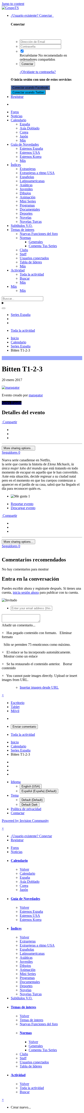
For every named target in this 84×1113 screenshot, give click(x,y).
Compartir (9, 422)
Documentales (30, 209)
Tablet (15, 707)
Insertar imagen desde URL (39, 687)
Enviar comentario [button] (24, 726)
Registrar (17, 97)
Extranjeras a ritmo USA (37, 173)
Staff (23, 254)
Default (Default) (32, 800)
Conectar (27, 64)
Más (23, 140)
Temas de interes (22, 230)
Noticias (16, 116)
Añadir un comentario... (18, 625)
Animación (27, 197)
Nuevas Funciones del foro (39, 234)
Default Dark (30, 804)
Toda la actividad (32, 274)
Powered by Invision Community (25, 821)
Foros (15, 112)
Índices (16, 165)
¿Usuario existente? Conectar (32, 15)
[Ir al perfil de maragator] (10, 387)
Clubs (24, 250)
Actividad (18, 270)
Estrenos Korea (30, 157)
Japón (24, 136)
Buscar (25, 278)
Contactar (17, 813)
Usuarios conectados (34, 258)
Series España (12, 403)
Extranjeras (28, 169)
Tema (15, 795)
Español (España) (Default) (39, 791)
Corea (24, 132)
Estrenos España (31, 148)
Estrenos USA (30, 152)
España (25, 124)
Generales (36, 242)
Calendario (18, 120)
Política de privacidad (26, 809)
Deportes (26, 213)
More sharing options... (18, 448)
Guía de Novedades (25, 144)
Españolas (27, 177)
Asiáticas (26, 185)
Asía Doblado (29, 128)
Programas (27, 205)
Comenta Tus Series (43, 246)
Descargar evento (23, 508)
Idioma (16, 782)
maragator (36, 395)
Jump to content (13, 4)
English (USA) (31, 786)
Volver (24, 869)
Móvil (15, 711)
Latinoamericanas (32, 181)
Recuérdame (28, 55)
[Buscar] (3, 308)
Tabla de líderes (31, 262)
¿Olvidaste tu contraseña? (38, 72)
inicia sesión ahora (26, 592)
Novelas (25, 217)
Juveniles (26, 189)
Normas (25, 238)
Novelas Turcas (31, 221)
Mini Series (28, 201)
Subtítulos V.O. (21, 226)
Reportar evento (22, 504)
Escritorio (17, 703)
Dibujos (25, 193)
